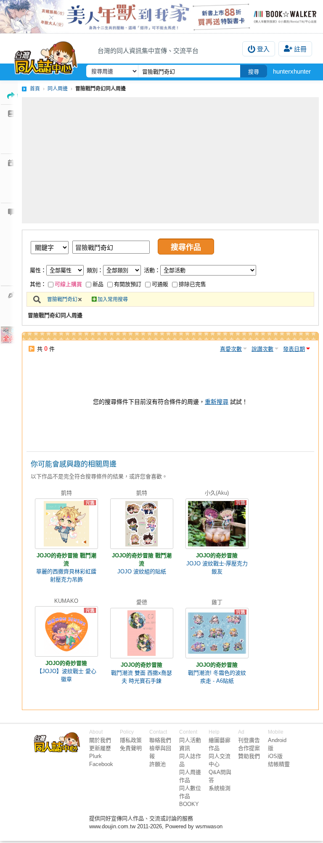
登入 (263, 49)
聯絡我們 (160, 740)
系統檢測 (219, 788)
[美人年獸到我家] (161, 16)
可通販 (160, 284)
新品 (98, 284)
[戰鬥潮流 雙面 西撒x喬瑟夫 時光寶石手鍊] (141, 633)
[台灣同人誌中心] (45, 56)
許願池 (157, 764)
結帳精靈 (279, 764)
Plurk (95, 756)
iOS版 (275, 756)
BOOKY (189, 804)
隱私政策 (131, 740)
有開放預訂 (127, 284)
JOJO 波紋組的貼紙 (141, 571)
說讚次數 (262, 349)
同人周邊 (58, 89)
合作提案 (249, 748)
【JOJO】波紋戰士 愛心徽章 (66, 675)
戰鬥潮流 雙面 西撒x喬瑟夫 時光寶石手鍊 (141, 677)
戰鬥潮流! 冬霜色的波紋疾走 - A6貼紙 (217, 677)
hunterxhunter (292, 71)
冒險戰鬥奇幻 (62, 299)
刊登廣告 (249, 740)
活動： (152, 270)
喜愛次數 (231, 349)
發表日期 (294, 349)
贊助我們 (249, 756)
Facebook (101, 764)
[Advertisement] (170, 160)
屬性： (38, 270)
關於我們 (100, 740)
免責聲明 (131, 748)
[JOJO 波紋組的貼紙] (141, 523)
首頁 (35, 89)
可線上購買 (68, 284)
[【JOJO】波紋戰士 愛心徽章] (66, 631)
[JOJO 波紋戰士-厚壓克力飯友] (217, 523)
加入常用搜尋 (113, 299)
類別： (95, 270)
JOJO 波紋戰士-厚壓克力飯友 (217, 567)
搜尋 (253, 72)
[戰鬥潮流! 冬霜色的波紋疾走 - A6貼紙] (217, 633)
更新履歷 (100, 748)
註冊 (300, 49)
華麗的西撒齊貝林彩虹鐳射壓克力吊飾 (66, 575)
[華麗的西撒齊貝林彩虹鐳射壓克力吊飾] (66, 523)
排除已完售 (192, 284)
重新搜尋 (216, 401)
